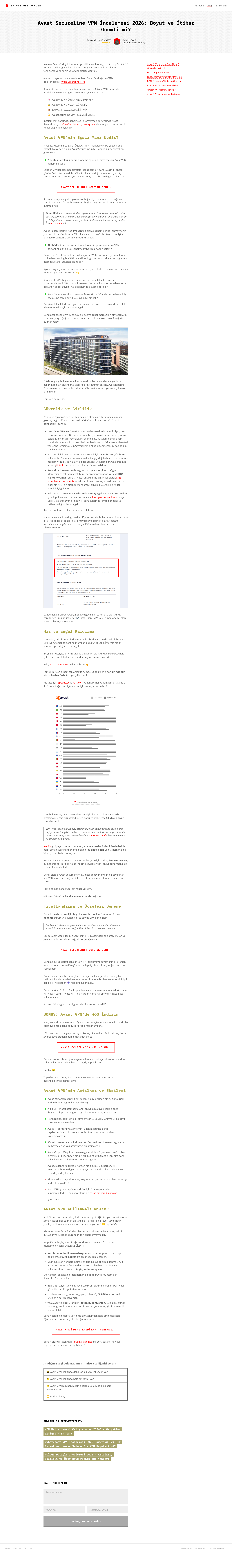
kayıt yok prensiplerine (105, 497)
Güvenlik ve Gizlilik (156, 68)
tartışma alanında (83, 1341)
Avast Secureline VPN (73, 81)
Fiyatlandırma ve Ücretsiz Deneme (164, 76)
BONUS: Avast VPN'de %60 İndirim (164, 81)
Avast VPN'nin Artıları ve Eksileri (163, 85)
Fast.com (78, 682)
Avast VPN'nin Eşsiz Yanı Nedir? (163, 64)
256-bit (60, 465)
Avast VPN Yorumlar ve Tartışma (163, 94)
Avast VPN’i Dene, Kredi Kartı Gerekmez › (86, 1329)
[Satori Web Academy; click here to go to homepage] (24, 5)
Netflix (47, 846)
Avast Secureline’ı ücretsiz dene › (86, 187)
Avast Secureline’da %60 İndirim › (86, 1047)
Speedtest (63, 682)
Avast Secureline (59, 664)
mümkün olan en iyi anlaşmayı (78, 124)
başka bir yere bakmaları (103, 1193)
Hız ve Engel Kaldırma (158, 72)
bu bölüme (56, 223)
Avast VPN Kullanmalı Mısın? (161, 89)
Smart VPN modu (97, 835)
